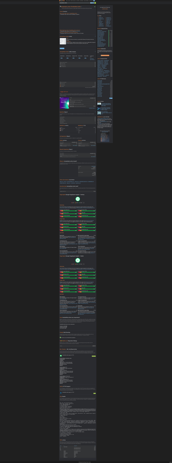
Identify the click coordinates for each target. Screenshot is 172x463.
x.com (100, 20)
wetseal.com (73, 183)
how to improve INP (63, 248)
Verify (65, 386)
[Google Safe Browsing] (60, 337)
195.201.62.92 (99, 90)
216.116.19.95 (99, 94)
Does (70, 317)
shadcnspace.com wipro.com (102, 62)
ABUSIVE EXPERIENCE (86, 0)
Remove (100, 123)
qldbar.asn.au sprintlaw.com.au (102, 72)
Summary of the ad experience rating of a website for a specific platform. (71, 138)
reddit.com (108, 21)
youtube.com (108, 17)
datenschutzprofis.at (100, 33)
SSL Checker (68, 349)
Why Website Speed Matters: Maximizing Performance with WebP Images (106, 104)
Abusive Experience (66, 149)
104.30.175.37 (99, 87)
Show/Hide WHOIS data (103, 121)
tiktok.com (100, 21)
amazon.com (108, 20)
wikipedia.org (101, 24)
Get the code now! (105, 131)
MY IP (94, 0)
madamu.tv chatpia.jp (101, 67)
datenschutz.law (100, 42)
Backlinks (64, 112)
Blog (85, 462)
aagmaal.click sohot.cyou (102, 76)
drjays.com (68, 183)
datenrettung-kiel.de (100, 32)
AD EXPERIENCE (81, 0)
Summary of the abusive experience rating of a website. (68, 151)
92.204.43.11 (99, 85)
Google (65, 332)
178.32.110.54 (99, 95)
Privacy (87, 462)
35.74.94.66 (99, 91)
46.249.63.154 (99, 88)
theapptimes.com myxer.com (102, 61)
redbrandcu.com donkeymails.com (103, 70)
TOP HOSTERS (77, 0)
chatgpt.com (101, 23)
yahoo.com (108, 23)
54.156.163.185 (99, 80)
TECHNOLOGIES (91, 0)
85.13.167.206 (99, 89)
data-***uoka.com (100, 36)
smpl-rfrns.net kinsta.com (102, 68)
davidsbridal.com (91, 181)
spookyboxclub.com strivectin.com (103, 71)
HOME (67, 0)
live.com (107, 24)
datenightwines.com (100, 46)
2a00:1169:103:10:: (100, 86)
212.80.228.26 (99, 81)
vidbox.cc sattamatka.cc (101, 66)
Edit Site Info (62, 48)
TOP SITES (69, 0)
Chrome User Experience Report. (65, 207)
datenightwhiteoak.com (101, 45)
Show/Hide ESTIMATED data (103, 118)
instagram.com (108, 18)
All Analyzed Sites (81, 462)
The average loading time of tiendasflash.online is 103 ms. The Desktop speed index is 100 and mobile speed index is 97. (77, 188)
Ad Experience (65, 136)
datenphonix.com (100, 38)
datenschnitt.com (100, 37)
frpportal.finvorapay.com (101, 40)
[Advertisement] (78, 22)
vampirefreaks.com (63, 183)
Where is (68, 161)
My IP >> (111, 98)
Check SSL (94, 356)
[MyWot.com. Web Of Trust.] (61, 340)
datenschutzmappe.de (101, 39)
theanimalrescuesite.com (83, 181)
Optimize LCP (92, 252)
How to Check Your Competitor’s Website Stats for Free (106, 112)
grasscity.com (78, 183)
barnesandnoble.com (70, 181)
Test (95, 393)
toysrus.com (77, 181)
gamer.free (99, 41)
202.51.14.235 (99, 96)
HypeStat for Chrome (105, 55)
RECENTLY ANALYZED (73, 0)
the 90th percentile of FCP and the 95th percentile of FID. (85, 207)
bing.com (100, 22)
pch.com (65, 181)
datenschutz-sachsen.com (101, 31)
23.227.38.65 (78, 31)
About (90, 462)
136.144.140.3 (99, 82)
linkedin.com (108, 22)
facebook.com (101, 18)
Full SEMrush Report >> (92, 108)
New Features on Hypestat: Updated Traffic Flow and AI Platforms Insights (105, 108)
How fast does (69, 186)
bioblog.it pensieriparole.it (102, 65)
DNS (63, 440)
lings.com (61, 181)
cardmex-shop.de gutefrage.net (103, 60)
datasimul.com (99, 30)
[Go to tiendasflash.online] (81, 6)
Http (63, 396)
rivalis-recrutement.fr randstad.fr (103, 75)
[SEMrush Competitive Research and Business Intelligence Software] (64, 91)
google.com (101, 17)
